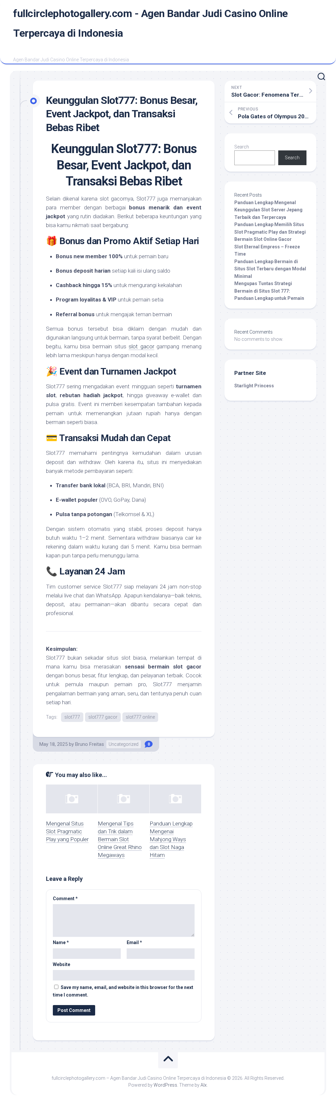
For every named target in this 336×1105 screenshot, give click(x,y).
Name (61, 942)
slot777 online (140, 717)
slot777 (72, 717)
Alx (203, 1085)
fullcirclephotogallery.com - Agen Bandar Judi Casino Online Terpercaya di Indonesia (150, 23)
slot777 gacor (102, 717)
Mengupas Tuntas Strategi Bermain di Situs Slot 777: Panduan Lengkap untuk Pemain (269, 291)
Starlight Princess (254, 385)
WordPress (165, 1085)
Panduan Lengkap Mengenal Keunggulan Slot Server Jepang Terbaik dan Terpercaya (268, 210)
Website (61, 964)
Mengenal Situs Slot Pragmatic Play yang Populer (67, 831)
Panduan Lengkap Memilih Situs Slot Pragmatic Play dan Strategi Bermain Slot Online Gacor (270, 232)
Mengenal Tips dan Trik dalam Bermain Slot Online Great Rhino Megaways (120, 839)
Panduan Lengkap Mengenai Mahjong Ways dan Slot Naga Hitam (171, 839)
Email (134, 942)
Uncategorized (123, 744)
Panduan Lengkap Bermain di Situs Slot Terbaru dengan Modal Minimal (270, 269)
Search (241, 146)
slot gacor (141, 346)
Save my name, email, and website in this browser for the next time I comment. (123, 991)
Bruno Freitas (89, 744)
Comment (65, 898)
